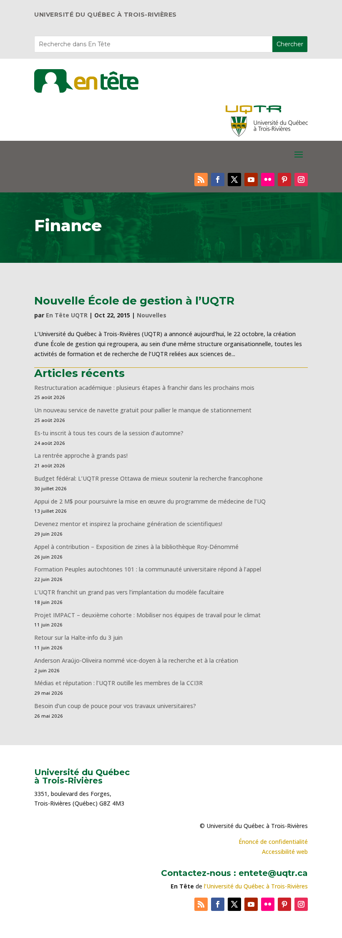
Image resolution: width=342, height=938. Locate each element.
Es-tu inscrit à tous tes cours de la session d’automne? (109, 433)
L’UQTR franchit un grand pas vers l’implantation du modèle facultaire (129, 592)
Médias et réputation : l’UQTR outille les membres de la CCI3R (118, 683)
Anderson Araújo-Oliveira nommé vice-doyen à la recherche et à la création (136, 660)
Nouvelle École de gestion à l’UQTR (134, 300)
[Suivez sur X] (234, 179)
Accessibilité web (285, 852)
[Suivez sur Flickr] (267, 179)
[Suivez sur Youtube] (251, 179)
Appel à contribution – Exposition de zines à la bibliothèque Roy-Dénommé (136, 547)
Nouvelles (151, 315)
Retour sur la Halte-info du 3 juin (78, 637)
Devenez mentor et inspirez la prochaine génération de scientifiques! (128, 524)
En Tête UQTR (67, 315)
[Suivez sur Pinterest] (284, 179)
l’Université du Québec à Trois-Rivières (256, 886)
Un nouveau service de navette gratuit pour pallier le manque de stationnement (142, 410)
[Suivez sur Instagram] (301, 179)
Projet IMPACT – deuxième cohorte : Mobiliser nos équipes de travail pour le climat (147, 615)
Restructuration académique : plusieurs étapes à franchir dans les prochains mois (144, 388)
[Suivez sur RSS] (201, 179)
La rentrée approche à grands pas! (81, 455)
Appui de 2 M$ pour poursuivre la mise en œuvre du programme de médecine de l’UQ (150, 501)
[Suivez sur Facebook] (217, 179)
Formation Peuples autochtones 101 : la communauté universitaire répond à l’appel (147, 569)
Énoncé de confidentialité (273, 842)
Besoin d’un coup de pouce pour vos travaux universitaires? (115, 706)
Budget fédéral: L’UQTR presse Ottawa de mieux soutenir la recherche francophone (148, 478)
